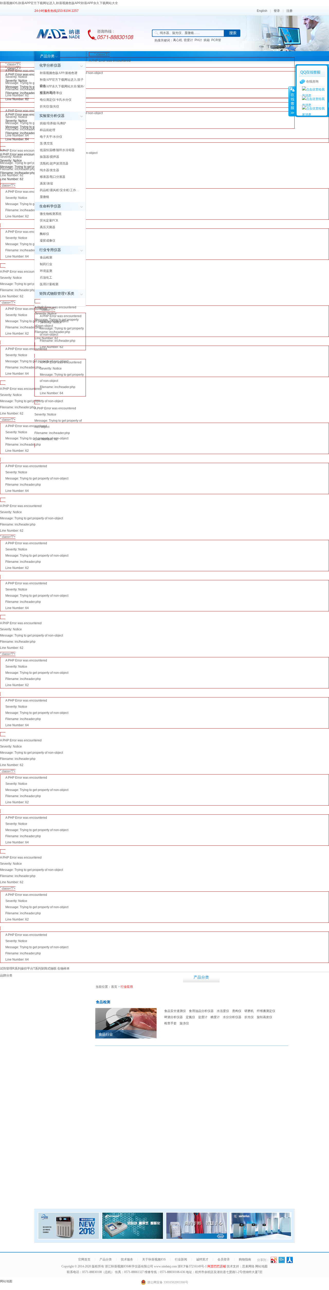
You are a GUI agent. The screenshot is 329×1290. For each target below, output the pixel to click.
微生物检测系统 (50, 214)
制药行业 (46, 264)
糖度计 (215, 1017)
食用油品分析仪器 (201, 1011)
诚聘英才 (202, 1259)
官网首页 (84, 1259)
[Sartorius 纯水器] (260, 1238)
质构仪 (236, 1011)
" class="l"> (85, 69)
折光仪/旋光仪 (49, 106)
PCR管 (216, 40)
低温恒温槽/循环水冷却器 (57, 150)
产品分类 (47, 56)
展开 (292, 101)
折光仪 (249, 1017)
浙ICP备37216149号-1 (192, 1266)
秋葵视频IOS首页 (164, 977)
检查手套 (170, 1023)
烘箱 (207, 40)
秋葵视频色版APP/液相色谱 (58, 73)
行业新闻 (310, 977)
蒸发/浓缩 (46, 183)
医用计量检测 (49, 284)
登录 (277, 11)
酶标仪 (44, 234)
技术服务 (237, 977)
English (262, 11)
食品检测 (46, 257)
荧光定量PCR (49, 220)
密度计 (188, 40)
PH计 (198, 40)
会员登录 (223, 1259)
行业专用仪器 (50, 250)
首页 (114, 987)
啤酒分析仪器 (173, 1017)
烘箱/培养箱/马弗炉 (53, 123)
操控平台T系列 (31, 968)
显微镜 (44, 197)
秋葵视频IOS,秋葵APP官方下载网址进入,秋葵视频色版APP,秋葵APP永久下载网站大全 (59, 3)
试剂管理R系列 (10, 968)
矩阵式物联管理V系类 (56, 294)
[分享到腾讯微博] (282, 1260)
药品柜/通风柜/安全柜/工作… (59, 190)
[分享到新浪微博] (274, 1260)
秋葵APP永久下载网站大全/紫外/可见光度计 (62, 89)
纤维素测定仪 (266, 1011)
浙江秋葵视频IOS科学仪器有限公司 (129, 1266)
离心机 (177, 40)
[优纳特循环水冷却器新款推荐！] (68, 1238)
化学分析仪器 (50, 65)
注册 (289, 11)
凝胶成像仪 (47, 240)
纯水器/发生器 (49, 170)
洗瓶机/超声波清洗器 (54, 163)
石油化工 (46, 277)
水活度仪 (223, 1011)
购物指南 (245, 1259)
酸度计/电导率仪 (51, 93)
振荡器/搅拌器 (49, 157)
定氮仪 (190, 1017)
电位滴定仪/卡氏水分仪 (55, 100)
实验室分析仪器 (52, 116)
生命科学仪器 (50, 206)
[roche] (196, 1238)
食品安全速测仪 (175, 1011)
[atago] (132, 1238)
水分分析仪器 (232, 1017)
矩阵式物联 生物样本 (55, 968)
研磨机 (249, 1011)
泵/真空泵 (46, 143)
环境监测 (46, 271)
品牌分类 (6, 975)
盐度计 (202, 1017)
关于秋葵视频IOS (274, 977)
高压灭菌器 (47, 227)
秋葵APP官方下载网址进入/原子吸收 (62, 83)
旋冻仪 (184, 1023)
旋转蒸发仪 (264, 1017)
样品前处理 (47, 130)
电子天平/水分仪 (51, 137)
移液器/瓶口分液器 (52, 177)
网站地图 (261, 1266)
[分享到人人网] (290, 1260)
